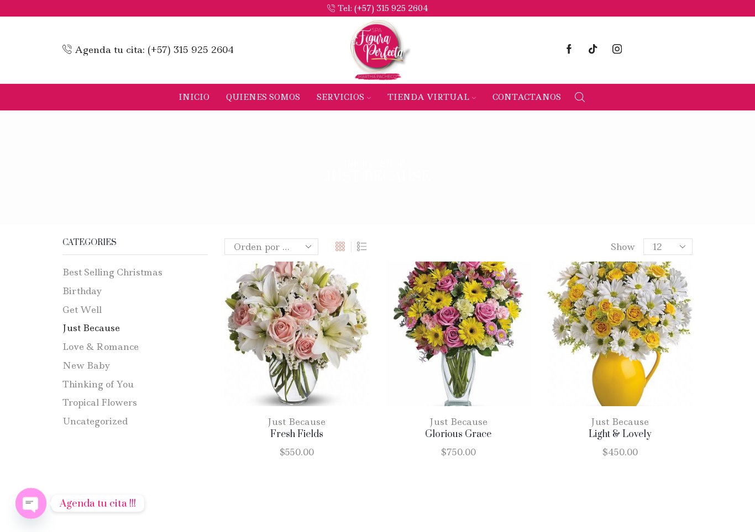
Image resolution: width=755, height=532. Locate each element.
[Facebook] (569, 50)
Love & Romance (100, 347)
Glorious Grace (458, 434)
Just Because (297, 422)
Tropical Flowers (99, 402)
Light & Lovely (620, 434)
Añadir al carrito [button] (285, 338)
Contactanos (526, 97)
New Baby (86, 365)
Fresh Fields (296, 434)
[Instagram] (617, 50)
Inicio (194, 97)
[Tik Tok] (592, 50)
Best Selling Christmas (112, 272)
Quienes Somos (263, 97)
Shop (392, 164)
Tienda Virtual (428, 97)
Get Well (82, 310)
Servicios (340, 97)
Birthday (82, 291)
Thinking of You (98, 384)
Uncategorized (95, 421)
